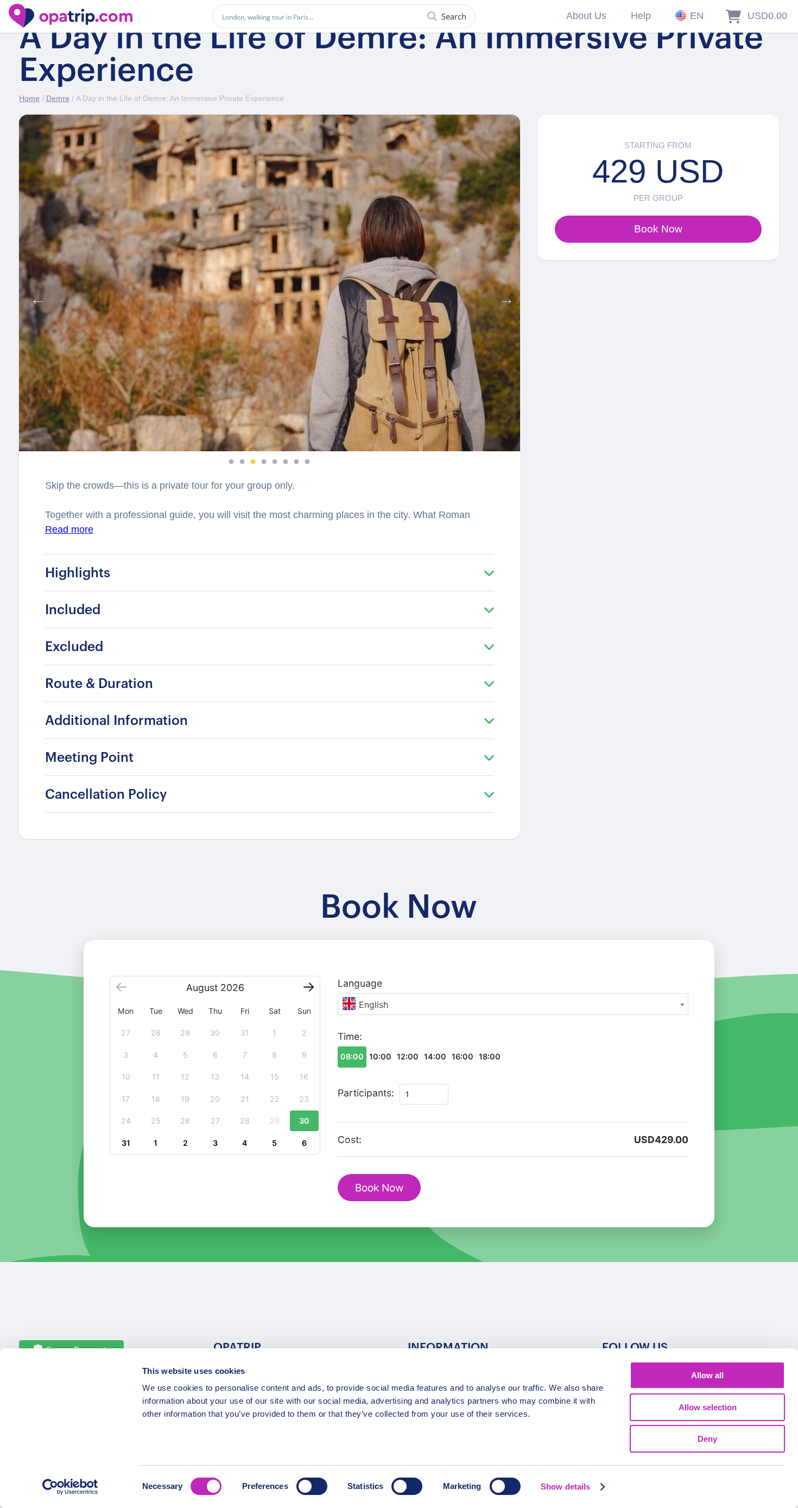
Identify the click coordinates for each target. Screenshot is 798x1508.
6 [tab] (285, 462)
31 (126, 1142)
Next (503, 296)
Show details (565, 1486)
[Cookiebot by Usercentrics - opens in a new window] (70, 1487)
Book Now (379, 1188)
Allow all (707, 1375)
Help (641, 15)
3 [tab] (253, 462)
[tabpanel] (269, 283)
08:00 (352, 1056)
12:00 (408, 1056)
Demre (57, 98)
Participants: (366, 1093)
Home (29, 98)
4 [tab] (263, 462)
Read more (69, 529)
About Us (586, 15)
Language (360, 983)
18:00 (490, 1056)
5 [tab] (274, 462)
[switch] (311, 1486)
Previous (35, 296)
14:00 (435, 1056)
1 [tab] (231, 462)
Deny (707, 1438)
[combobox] (513, 1004)
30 (304, 1120)
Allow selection (708, 1407)
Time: (350, 1036)
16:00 (462, 1056)
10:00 (380, 1056)
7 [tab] (296, 462)
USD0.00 (767, 15)
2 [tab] (242, 462)
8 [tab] (307, 462)
